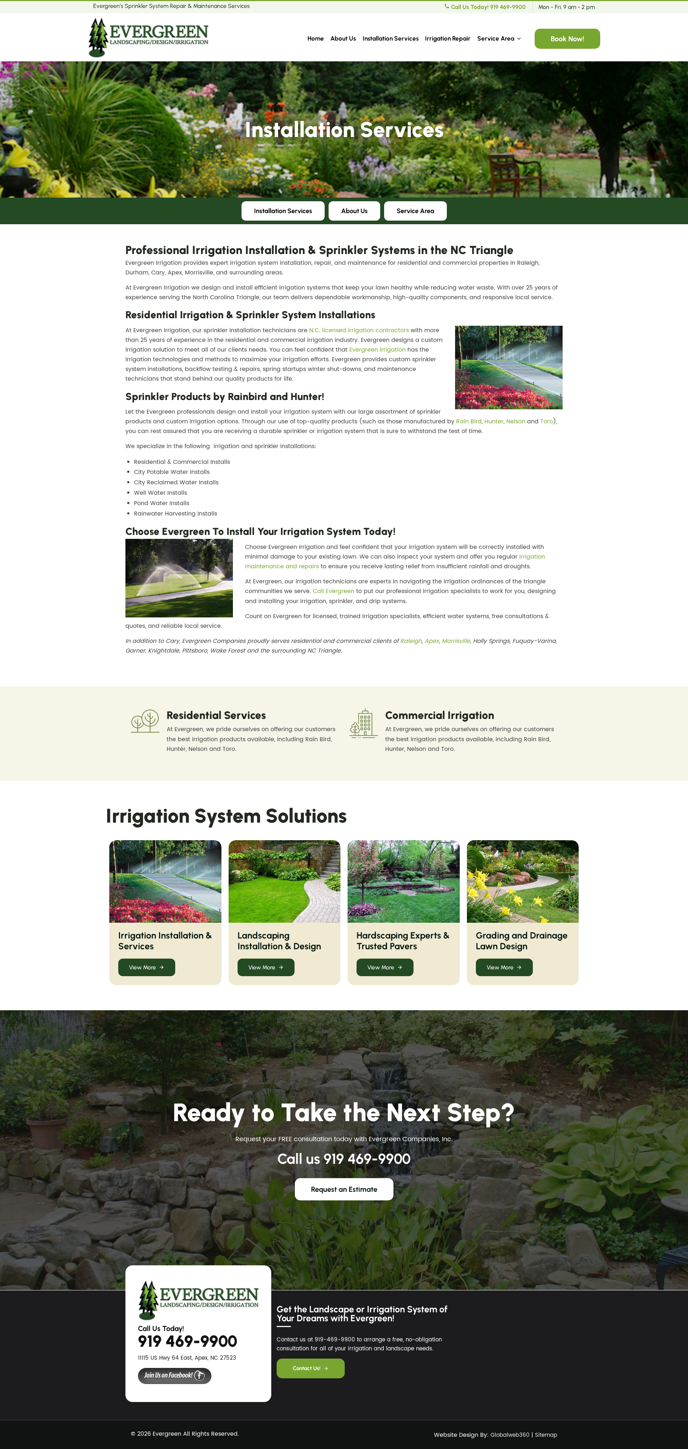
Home (315, 38)
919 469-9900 (367, 1158)
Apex (432, 641)
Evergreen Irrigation (377, 349)
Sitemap (546, 1435)
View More (142, 967)
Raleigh (411, 641)
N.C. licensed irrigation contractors (359, 330)
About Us (343, 38)
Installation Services (391, 38)
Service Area (495, 38)
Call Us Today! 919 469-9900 (488, 7)
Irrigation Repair (447, 38)
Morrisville (456, 641)
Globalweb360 (510, 1435)
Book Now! (567, 38)
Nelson (515, 421)
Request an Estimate (344, 1189)
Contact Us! (306, 1368)
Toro (546, 421)
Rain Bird (469, 421)
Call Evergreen (333, 591)
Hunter (493, 421)
